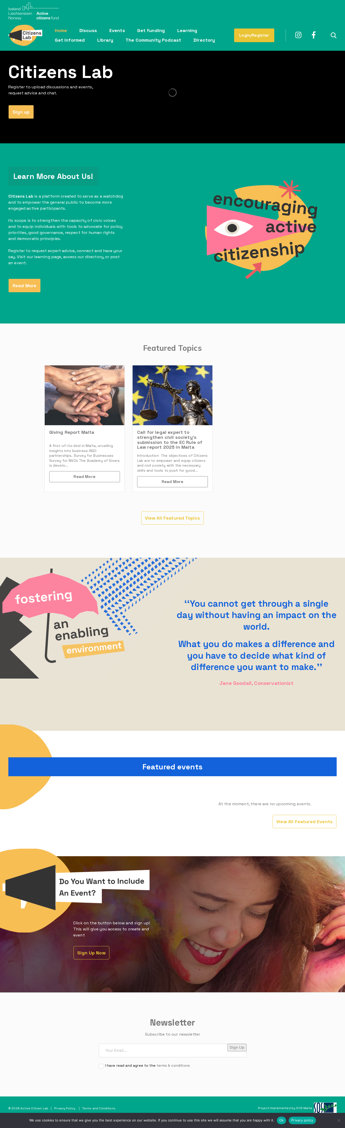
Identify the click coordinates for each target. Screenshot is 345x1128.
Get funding (151, 30)
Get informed (70, 40)
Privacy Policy (64, 1108)
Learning (187, 30)
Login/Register (254, 35)
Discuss (88, 30)
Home (61, 30)
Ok (281, 1120)
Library (105, 40)
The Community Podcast (153, 40)
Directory (204, 40)
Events (117, 30)
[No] (338, 1120)
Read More (84, 476)
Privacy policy (302, 1120)
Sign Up (237, 1047)
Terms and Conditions (98, 1108)
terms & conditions (173, 1065)
